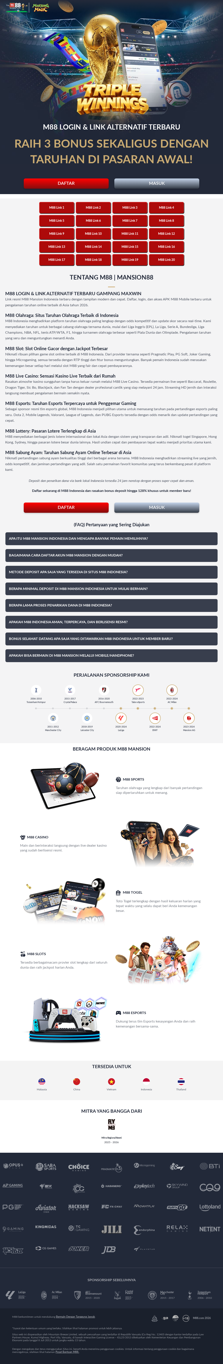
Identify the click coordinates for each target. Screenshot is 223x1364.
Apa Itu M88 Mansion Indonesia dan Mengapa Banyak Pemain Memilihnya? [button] (78, 538)
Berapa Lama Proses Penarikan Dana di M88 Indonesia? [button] (60, 605)
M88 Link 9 (56, 233)
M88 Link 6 (93, 220)
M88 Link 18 (93, 259)
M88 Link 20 (166, 259)
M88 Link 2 (93, 207)
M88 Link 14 (93, 246)
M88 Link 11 (130, 233)
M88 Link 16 (166, 246)
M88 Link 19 (130, 259)
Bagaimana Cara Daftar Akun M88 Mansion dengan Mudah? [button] (66, 555)
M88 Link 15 (130, 246)
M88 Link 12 (166, 233)
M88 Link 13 (56, 246)
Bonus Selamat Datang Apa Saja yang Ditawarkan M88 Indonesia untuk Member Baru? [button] (91, 639)
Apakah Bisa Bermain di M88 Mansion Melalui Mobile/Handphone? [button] (71, 655)
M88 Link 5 (56, 220)
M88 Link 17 (56, 259)
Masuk (157, 183)
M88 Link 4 (166, 207)
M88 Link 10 (93, 233)
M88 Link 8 (166, 220)
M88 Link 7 (129, 220)
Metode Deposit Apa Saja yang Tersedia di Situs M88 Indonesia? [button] (68, 572)
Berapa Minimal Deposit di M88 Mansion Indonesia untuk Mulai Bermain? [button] (78, 589)
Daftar (66, 183)
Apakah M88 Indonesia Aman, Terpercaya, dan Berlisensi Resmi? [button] (68, 622)
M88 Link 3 (129, 207)
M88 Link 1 (56, 207)
